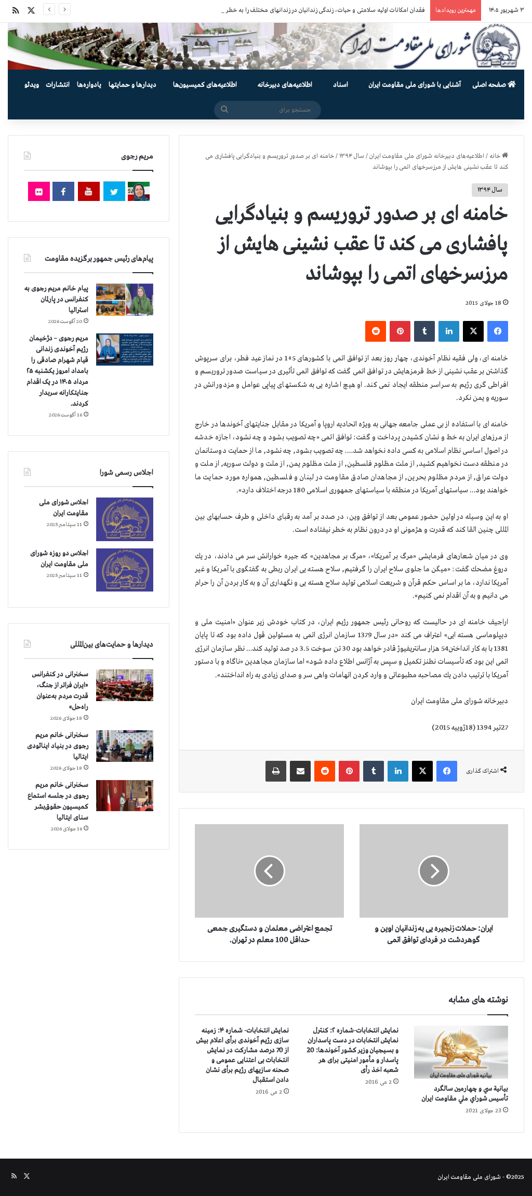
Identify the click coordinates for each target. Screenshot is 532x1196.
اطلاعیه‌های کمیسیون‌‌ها (205, 84)
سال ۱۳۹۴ (351, 156)
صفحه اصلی (490, 84)
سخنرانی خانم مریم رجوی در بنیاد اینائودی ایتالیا (57, 746)
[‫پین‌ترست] (400, 331)
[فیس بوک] (497, 331)
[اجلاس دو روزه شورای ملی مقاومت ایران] (124, 570)
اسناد (340, 84)
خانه (495, 156)
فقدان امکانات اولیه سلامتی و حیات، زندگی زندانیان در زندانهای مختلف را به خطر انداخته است (309, 10)
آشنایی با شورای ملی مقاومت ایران (415, 84)
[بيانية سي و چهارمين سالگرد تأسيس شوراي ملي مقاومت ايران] (461, 1052)
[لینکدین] (448, 331)
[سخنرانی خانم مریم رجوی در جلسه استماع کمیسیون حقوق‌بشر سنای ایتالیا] (124, 795)
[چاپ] (275, 771)
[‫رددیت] (375, 331)
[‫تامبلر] (424, 331)
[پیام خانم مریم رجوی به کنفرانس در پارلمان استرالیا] (124, 299)
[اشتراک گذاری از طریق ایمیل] (300, 771)
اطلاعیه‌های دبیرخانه (285, 84)
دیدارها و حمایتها (132, 84)
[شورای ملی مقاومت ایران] (266, 46)
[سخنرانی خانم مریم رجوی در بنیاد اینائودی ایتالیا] (124, 746)
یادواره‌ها (89, 84)
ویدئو (31, 84)
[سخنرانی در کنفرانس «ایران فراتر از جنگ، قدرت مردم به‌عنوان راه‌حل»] (124, 685)
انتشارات (58, 84)
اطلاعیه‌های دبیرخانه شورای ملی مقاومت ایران (426, 156)
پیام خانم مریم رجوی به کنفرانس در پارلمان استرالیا (56, 299)
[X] (473, 331)
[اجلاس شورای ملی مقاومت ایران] (124, 519)
